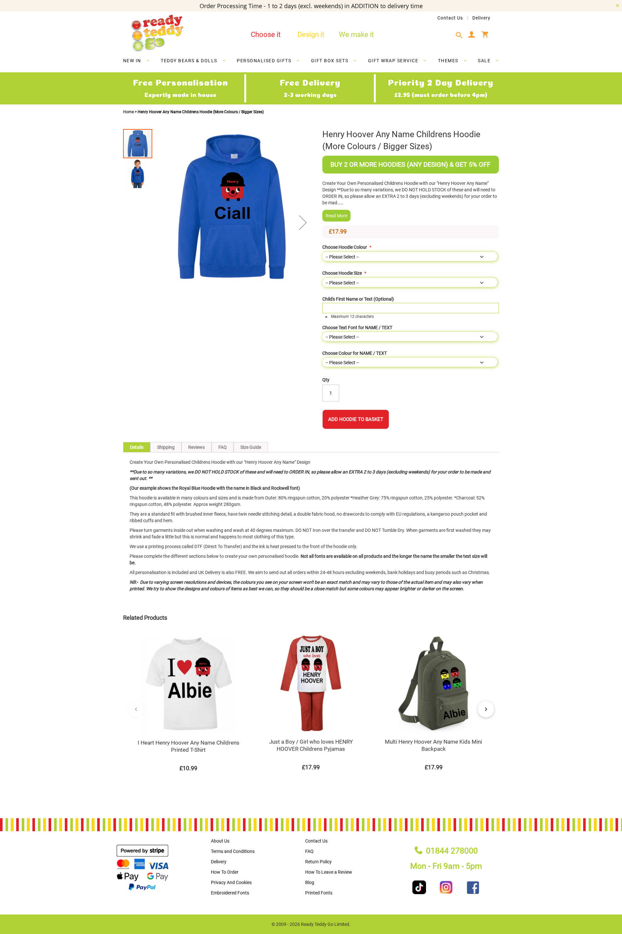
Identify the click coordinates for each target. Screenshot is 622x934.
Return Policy (318, 861)
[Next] (486, 709)
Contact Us (450, 17)
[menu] (311, 62)
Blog (309, 882)
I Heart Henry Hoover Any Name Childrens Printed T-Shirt (188, 746)
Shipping (166, 447)
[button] (303, 222)
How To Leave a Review (328, 872)
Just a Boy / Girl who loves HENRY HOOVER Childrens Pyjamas (311, 745)
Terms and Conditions (233, 851)
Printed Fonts (318, 892)
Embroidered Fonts (230, 892)
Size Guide (250, 447)
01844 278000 (452, 851)
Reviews (196, 447)
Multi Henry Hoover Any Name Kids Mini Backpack (433, 745)
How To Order (224, 872)
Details (137, 447)
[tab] (460, 35)
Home (129, 112)
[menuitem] (136, 60)
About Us (220, 841)
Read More (336, 215)
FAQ (222, 447)
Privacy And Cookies (231, 882)
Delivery (481, 17)
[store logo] (157, 33)
